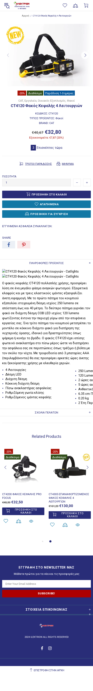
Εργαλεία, (30, 100)
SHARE (6, 237)
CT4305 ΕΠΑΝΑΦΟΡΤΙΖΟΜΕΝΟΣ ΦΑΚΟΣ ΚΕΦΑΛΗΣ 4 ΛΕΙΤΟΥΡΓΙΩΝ (69, 498)
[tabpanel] (23, 491)
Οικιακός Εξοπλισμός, (52, 100)
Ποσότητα (9, 176)
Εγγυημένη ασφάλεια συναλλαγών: (27, 226)
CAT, (21, 100)
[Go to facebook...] (42, 648)
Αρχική (25, 16)
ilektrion (21, 5)
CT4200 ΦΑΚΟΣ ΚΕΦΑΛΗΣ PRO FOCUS (22, 496)
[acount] (18, 521)
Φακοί (71, 100)
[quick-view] (31, 521)
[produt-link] (23, 487)
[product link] (23, 454)
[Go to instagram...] (50, 648)
